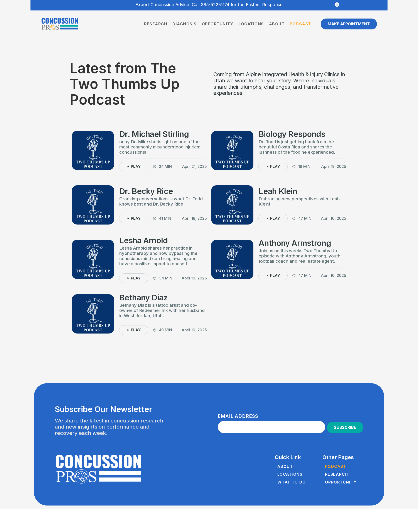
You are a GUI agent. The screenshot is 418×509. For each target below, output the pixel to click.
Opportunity (218, 24)
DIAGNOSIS (184, 24)
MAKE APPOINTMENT (349, 24)
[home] (60, 24)
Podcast (300, 24)
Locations (251, 24)
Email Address (238, 416)
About (277, 24)
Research (155, 24)
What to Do (291, 482)
